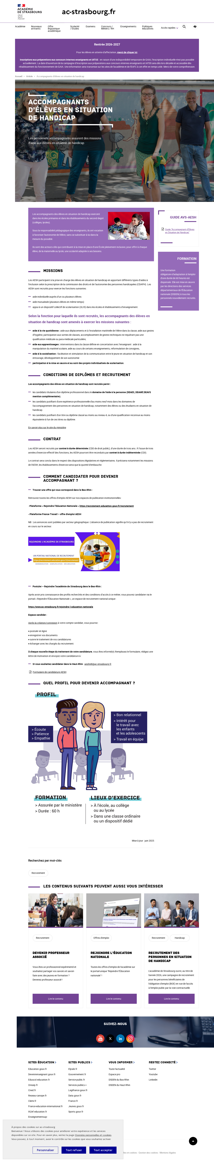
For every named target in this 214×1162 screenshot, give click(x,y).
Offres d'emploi (101, 937)
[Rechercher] (184, 28)
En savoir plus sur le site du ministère (47, 427)
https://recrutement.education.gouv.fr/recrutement (107, 505)
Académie (20, 26)
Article (29, 76)
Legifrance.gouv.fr (77, 1090)
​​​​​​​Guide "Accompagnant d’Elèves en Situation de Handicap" (179, 231)
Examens (90, 26)
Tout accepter (103, 1150)
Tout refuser (74, 1150)
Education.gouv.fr (37, 1069)
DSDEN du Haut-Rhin (119, 1085)
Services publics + (77, 1085)
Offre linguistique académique (54, 28)
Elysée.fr (72, 1069)
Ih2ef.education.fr (37, 1111)
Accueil (18, 76)
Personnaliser (45, 1150)
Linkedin (153, 1079)
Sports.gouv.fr (75, 1111)
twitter (110, 1038)
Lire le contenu (55, 998)
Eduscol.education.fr (39, 1079)
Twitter (152, 1069)
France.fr (73, 1100)
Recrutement (38, 872)
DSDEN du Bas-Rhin (119, 1079)
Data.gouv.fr (74, 1095)
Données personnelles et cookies (93, 1135)
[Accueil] (31, 11)
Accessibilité (195, 27)
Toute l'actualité (117, 1069)
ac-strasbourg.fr (89, 11)
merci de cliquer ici (127, 52)
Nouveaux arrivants (36, 27)
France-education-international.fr (45, 1106)
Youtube (153, 1074)
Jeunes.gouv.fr (76, 1106)
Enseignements (128, 26)
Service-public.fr (76, 1079)
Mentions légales (168, 1152)
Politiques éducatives (147, 27)
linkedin (120, 1038)
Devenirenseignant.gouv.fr (42, 1074)
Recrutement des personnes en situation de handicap (170, 957)
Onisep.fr (33, 1085)
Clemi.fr (32, 1100)
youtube (100, 1038)
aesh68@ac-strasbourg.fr (97, 664)
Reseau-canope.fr (37, 1095)
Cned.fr (32, 1090)
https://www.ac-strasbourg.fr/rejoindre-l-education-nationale (60, 606)
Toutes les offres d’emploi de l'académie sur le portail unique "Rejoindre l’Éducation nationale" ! (113, 971)
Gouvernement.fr (77, 1074)
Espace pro (114, 1074)
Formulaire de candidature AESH (49, 672)
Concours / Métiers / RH (107, 27)
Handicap (180, 937)
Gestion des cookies (148, 1152)
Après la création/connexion (42, 622)
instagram (130, 1038)
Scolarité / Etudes (74, 27)
